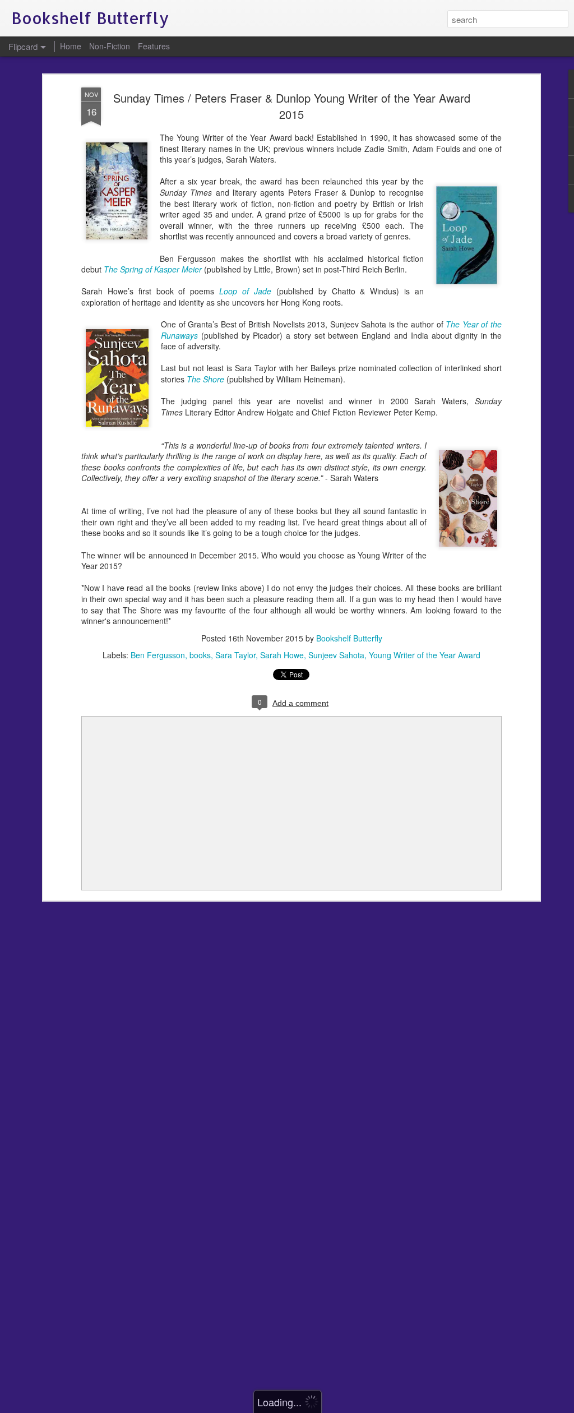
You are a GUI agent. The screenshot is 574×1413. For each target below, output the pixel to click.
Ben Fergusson (158, 655)
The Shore (205, 379)
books (200, 655)
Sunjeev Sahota (336, 655)
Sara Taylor (235, 655)
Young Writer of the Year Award (424, 655)
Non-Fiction (109, 46)
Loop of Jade (245, 291)
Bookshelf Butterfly (349, 638)
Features (154, 46)
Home (70, 46)
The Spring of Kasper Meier (154, 269)
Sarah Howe (282, 655)
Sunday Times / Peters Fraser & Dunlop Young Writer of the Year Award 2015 (291, 106)
